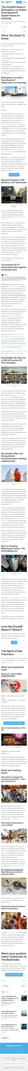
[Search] (25, 992)
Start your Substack (10, 1063)
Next (23, 986)
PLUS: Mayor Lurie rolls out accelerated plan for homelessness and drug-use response (8, 1002)
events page (18, 747)
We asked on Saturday (18, 866)
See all (4, 1038)
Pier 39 (9, 753)
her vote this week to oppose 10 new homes (12, 151)
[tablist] (5, 992)
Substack (6, 1067)
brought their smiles (13, 933)
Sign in (24, 2)
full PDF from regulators (15, 353)
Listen (24, 27)
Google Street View (17, 98)
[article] (14, 1002)
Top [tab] (3, 992)
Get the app (22, 1063)
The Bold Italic (9, 663)
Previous (6, 986)
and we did (13, 819)
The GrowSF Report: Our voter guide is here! (9, 1012)
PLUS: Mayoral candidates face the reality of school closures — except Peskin (9, 1016)
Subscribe (19, 2)
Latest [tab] (7, 992)
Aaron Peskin (12, 316)
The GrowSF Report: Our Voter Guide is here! (9, 1025)
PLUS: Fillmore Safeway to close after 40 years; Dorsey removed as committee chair (9, 1029)
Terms (17, 1058)
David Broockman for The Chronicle (11, 123)
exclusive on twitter (14, 287)
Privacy (13, 1058)
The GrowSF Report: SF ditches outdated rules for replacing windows (9, 998)
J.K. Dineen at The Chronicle (17, 598)
